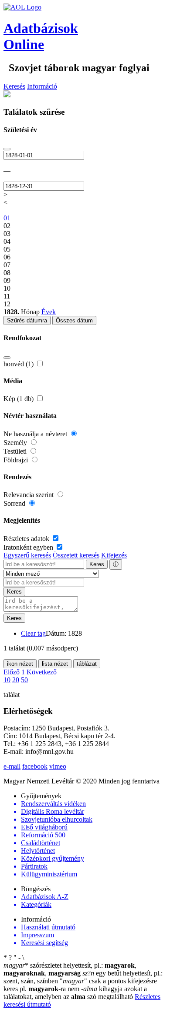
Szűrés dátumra (27, 320)
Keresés (14, 86)
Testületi (15, 451)
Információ (42, 86)
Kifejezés (114, 555)
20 (15, 680)
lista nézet (55, 663)
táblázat (87, 663)
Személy (16, 442)
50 (24, 680)
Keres (96, 564)
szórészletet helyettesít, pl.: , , (69, 969)
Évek (48, 311)
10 (6, 680)
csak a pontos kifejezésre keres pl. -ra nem (80, 984)
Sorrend (15, 503)
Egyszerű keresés (27, 555)
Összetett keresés (76, 555)
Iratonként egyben (29, 547)
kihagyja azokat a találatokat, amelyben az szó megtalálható (75, 992)
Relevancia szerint (29, 494)
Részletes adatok (27, 538)
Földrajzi (16, 460)
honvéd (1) (19, 364)
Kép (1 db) (19, 398)
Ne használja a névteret (36, 434)
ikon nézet (20, 663)
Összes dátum (74, 320)
